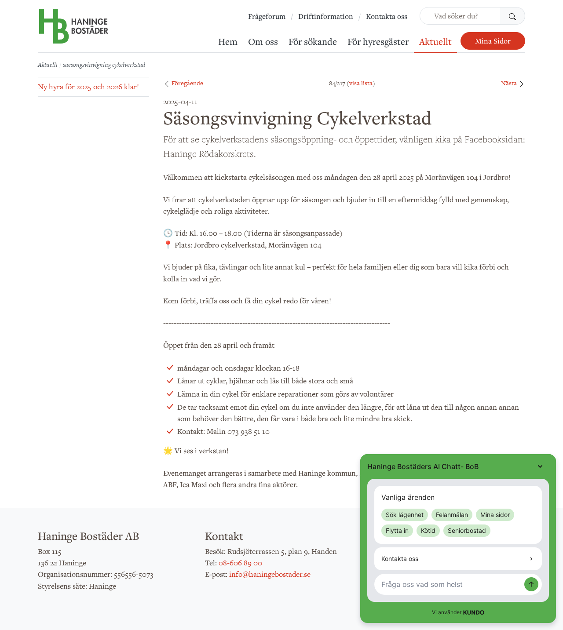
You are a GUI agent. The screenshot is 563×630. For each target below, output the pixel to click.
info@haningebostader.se (270, 574)
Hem (228, 41)
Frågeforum (266, 16)
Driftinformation (325, 16)
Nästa (509, 83)
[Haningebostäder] (74, 31)
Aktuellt (435, 41)
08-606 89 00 (240, 562)
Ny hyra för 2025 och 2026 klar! (88, 86)
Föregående (186, 83)
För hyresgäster (378, 41)
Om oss (263, 41)
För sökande (313, 41)
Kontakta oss (386, 16)
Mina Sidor (493, 41)
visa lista (361, 83)
